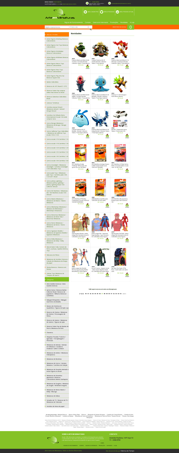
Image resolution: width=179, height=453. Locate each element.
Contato (88, 22)
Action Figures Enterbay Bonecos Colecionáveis (57, 40)
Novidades (124, 22)
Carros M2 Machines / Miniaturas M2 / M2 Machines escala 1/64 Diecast (57, 192)
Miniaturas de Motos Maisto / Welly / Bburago (56, 391)
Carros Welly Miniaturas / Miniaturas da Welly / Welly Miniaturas (55, 241)
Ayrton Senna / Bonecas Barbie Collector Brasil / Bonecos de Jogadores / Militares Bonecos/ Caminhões (57, 293)
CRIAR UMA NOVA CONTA (69, 4)
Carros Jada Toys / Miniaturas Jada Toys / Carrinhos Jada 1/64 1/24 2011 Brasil (57, 175)
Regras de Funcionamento (74, 22)
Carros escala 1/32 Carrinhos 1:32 (57, 152)
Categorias (50, 279)
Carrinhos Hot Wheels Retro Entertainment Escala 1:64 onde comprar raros (57, 117)
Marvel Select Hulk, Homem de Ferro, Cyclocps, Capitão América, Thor (57, 249)
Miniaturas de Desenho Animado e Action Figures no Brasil (58, 370)
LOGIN (58, 4)
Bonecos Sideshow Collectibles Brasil (56, 97)
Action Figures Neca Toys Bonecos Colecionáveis (55, 70)
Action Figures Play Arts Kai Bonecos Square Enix (55, 77)
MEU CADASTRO (93, 12)
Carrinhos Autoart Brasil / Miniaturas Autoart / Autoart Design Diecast (56, 109)
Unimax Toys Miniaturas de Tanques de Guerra (55, 274)
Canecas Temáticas (53, 103)
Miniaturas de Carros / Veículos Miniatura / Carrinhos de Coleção (57, 364)
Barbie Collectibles (52, 82)
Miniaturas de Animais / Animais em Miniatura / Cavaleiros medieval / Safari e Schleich (57, 346)
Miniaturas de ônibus (53, 396)
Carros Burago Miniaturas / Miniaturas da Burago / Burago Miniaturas (56, 125)
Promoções (114, 22)
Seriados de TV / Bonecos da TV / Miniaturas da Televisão (57, 401)
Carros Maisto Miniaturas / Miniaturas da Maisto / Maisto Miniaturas (56, 200)
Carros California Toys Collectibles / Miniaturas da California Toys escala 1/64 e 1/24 (57, 133)
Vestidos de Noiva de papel (55, 406)
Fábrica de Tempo (127, 451)
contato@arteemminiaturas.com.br (121, 3)
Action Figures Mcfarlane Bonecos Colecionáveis (57, 58)
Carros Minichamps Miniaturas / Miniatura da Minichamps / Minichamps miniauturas (57, 208)
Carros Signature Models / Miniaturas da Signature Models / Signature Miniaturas (57, 233)
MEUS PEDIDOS (109, 12)
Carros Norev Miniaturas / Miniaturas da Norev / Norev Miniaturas (56, 225)
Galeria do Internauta (100, 22)
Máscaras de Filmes (53, 255)
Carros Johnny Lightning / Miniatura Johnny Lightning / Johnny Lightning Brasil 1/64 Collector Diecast (55, 183)
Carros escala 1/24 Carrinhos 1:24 (57, 148)
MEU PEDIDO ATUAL (126, 12)
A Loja (132, 22)
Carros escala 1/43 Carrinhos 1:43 (57, 156)
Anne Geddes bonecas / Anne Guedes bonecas (56, 285)
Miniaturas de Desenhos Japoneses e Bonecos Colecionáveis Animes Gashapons (57, 377)
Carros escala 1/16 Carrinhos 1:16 (57, 139)
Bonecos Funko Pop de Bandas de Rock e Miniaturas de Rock (58, 327)
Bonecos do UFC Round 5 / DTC (57, 86)
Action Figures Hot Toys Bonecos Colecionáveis (57, 46)
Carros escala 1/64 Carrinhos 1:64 (57, 161)
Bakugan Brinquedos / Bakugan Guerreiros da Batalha (56, 301)
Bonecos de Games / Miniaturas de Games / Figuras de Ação (57, 321)
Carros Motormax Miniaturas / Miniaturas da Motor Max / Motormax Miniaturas (56, 217)
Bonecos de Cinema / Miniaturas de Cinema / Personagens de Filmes (57, 314)
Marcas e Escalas (52, 35)
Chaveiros (50, 332)
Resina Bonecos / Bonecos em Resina (56, 268)
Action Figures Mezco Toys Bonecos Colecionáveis (55, 64)
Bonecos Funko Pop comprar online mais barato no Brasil (56, 91)
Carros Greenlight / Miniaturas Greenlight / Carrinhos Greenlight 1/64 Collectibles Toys (57, 167)
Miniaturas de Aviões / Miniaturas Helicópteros (57, 354)
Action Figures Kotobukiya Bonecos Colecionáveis (55, 52)
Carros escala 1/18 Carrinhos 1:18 (57, 143)
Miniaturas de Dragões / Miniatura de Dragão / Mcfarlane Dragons (57, 384)
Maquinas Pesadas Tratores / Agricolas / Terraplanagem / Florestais (56, 338)
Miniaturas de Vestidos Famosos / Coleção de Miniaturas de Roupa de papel (58, 261)
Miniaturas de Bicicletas (54, 359)
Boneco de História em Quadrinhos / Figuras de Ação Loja (58, 307)
